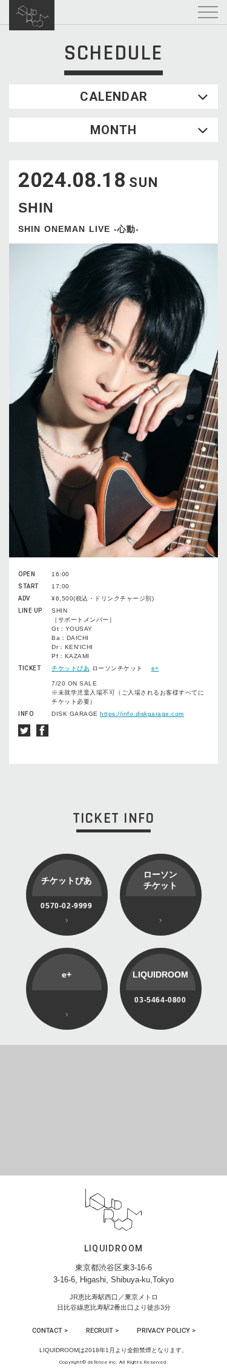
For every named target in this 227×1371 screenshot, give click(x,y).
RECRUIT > (102, 1331)
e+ (155, 668)
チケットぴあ (70, 668)
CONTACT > (50, 1331)
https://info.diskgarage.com (142, 713)
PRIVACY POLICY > (166, 1331)
